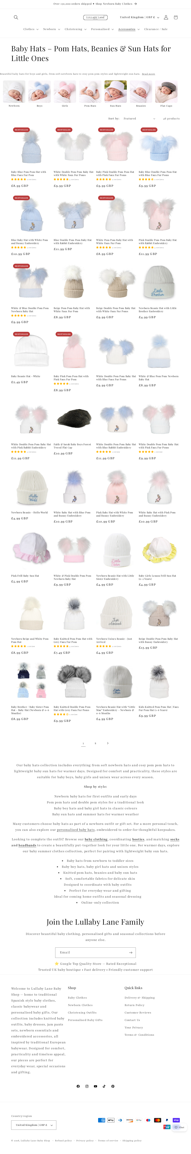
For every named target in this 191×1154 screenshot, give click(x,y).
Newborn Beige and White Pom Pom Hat (29, 640)
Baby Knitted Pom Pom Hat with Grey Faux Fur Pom (73, 640)
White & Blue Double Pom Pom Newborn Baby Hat (30, 310)
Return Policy (134, 1005)
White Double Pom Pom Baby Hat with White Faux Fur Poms (73, 173)
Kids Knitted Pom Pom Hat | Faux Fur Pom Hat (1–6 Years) (159, 708)
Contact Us (132, 1020)
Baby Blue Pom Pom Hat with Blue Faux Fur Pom (28, 173)
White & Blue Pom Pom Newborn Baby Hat (159, 378)
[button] (16, 17)
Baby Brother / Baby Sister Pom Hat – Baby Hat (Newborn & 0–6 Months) (30, 710)
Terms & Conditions (139, 1035)
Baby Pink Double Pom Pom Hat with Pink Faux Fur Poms (115, 173)
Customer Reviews (138, 1012)
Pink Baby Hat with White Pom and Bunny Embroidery (114, 514)
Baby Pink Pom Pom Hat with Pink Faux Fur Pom (71, 378)
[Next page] (107, 743)
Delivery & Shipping (140, 997)
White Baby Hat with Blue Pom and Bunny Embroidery (72, 514)
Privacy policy (85, 1140)
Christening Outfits (82, 1012)
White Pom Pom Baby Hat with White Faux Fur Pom (114, 241)
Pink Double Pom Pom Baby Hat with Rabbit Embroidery (158, 241)
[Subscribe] (131, 952)
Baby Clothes (77, 997)
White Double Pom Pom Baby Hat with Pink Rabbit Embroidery (31, 446)
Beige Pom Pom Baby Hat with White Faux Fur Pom (72, 310)
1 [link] (83, 743)
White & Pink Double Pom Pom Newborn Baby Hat (72, 577)
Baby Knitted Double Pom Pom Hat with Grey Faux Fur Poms (72, 708)
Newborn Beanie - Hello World (29, 512)
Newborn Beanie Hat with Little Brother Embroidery (158, 310)
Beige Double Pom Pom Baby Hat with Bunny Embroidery (158, 640)
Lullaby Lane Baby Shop (35, 1140)
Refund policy (63, 1140)
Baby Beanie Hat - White (25, 376)
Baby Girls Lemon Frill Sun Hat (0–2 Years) (157, 577)
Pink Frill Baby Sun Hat (25, 575)
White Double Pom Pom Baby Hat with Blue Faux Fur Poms (116, 378)
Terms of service (108, 1140)
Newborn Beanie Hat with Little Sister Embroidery (115, 577)
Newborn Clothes (80, 1005)
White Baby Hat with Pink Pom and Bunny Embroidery (157, 514)
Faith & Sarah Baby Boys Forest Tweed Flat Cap (72, 446)
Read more (148, 73)
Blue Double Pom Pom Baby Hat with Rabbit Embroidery (73, 241)
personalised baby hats (76, 830)
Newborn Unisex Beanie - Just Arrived (114, 640)
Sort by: (113, 118)
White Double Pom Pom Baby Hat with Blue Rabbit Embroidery (116, 446)
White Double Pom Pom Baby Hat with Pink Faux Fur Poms (159, 446)
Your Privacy (134, 1027)
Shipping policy (132, 1140)
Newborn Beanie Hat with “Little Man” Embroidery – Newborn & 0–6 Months (115, 710)
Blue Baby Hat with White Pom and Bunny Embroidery (29, 241)
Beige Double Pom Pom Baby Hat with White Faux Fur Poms (115, 310)
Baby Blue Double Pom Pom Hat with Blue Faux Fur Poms (158, 173)
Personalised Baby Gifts (85, 1020)
